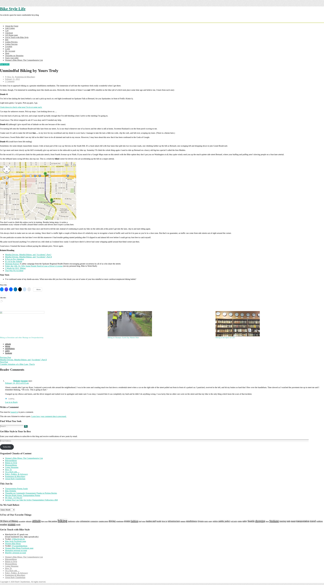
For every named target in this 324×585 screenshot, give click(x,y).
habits (143, 521)
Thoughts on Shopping (14, 56)
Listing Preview (11, 42)
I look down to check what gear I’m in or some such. (21, 107)
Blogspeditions (11, 465)
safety (7, 351)
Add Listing (10, 28)
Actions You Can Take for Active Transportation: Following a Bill (31, 500)
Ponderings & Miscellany (25, 77)
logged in (14, 412)
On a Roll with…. (12, 472)
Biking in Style (11, 463)
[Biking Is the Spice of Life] (268, 323)
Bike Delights (10, 491)
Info (6, 40)
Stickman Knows (12, 264)
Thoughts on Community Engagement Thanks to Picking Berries (31, 493)
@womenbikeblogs (19, 546)
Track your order (11, 58)
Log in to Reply (11, 402)
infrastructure (174, 521)
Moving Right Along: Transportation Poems (22, 495)
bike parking (52, 521)
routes (240, 521)
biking (7, 346)
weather (3, 524)
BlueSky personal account (15, 553)
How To (10, 77)
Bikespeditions (11, 460)
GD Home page (11, 35)
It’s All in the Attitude (13, 261)
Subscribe (7, 447)
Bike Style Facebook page (15, 541)
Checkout (9, 33)
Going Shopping (11, 467)
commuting (94, 521)
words (18, 525)
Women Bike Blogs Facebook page (19, 548)
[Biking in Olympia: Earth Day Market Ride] (160, 323)
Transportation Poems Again (16, 489)
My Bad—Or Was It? (13, 498)
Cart (6, 30)
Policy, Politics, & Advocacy (16, 474)
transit (293, 521)
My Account (10, 51)
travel (313, 521)
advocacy (29, 521)
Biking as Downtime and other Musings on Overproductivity (21, 338)
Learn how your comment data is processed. (48, 416)
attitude (8, 344)
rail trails (234, 521)
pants (206, 521)
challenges (71, 521)
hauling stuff (151, 521)
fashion (134, 521)
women (12, 524)
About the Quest (11, 26)
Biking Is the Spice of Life (225, 338)
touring (282, 521)
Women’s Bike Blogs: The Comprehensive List (24, 60)
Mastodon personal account (16, 550)
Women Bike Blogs (13, 544)
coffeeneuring (85, 521)
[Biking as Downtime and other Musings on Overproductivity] (52, 323)
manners (183, 521)
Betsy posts (44, 521)
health (158, 521)
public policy (224, 521)
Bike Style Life (12, 8)
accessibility (22, 521)
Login (7, 49)
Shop (7, 53)
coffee (77, 521)
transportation (302, 521)
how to (164, 521)
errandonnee (120, 521)
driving (112, 521)
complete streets (103, 521)
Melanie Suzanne (20, 381)
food (140, 521)
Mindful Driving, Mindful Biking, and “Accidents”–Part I (28, 255)
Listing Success (11, 44)
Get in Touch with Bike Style (16, 37)
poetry (210, 521)
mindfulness (10, 349)
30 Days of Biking (9, 521)
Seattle (251, 521)
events (127, 521)
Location (8, 46)
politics (215, 521)
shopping (260, 521)
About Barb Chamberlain (15, 479)
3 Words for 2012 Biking (15, 268)
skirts (267, 521)
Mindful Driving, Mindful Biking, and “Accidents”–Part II (28, 257)
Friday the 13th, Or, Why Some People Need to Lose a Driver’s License (34, 266)
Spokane (8, 353)
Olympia (201, 521)
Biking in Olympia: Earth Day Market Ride (123, 338)
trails (288, 521)
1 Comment (9, 81)
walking (319, 521)
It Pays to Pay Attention (14, 259)
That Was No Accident (14, 270)
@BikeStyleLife (18, 539)
